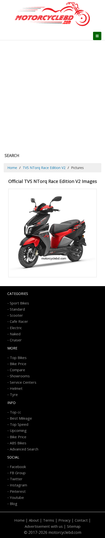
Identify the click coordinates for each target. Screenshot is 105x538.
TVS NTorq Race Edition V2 (44, 167)
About (34, 520)
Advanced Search (24, 449)
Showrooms (20, 375)
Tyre (14, 394)
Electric (16, 327)
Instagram (18, 484)
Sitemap (74, 526)
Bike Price (18, 363)
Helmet (16, 388)
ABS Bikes (18, 442)
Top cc (15, 412)
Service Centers (23, 382)
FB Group (18, 472)
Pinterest (18, 491)
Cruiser (16, 339)
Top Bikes (18, 357)
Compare (17, 369)
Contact (81, 520)
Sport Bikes (19, 303)
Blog (13, 503)
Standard (17, 309)
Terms (48, 520)
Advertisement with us (44, 526)
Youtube (17, 497)
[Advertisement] (52, 95)
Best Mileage (21, 418)
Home (12, 167)
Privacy (64, 520)
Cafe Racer (19, 321)
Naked (15, 333)
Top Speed (19, 424)
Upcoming (18, 430)
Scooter (16, 315)
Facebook (18, 466)
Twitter (16, 478)
